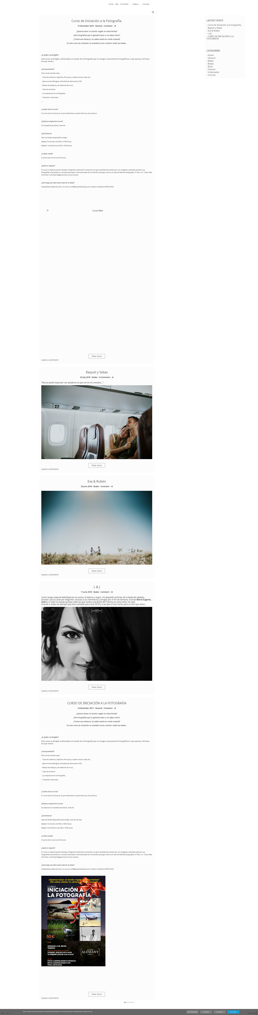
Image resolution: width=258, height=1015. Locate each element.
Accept (234, 1012)
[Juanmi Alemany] (129, 1005)
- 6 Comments (104, 377)
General (98, 26)
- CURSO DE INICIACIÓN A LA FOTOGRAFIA (220, 37)
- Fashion (211, 69)
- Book (210, 66)
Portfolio (124, 4)
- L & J (209, 33)
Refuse (220, 1012)
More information (192, 1012)
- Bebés (210, 61)
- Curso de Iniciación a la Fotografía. (224, 25)
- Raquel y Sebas (214, 28)
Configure (206, 1012)
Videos (135, 4)
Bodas (94, 377)
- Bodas (210, 63)
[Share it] (115, 26)
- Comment (108, 26)
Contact (146, 4)
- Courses (211, 75)
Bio (117, 4)
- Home (210, 55)
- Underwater (213, 72)
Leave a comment (49, 360)
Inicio (111, 4)
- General (211, 58)
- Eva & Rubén (213, 30)
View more (97, 356)
